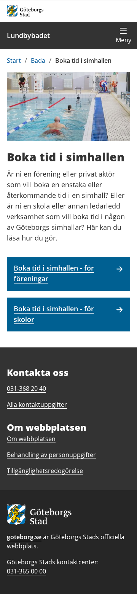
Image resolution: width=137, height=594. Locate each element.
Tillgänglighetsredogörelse (45, 471)
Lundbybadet (28, 35)
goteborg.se (24, 537)
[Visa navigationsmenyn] (123, 35)
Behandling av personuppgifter (51, 455)
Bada (38, 60)
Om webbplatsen (31, 439)
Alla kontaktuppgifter (37, 404)
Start (14, 60)
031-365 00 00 (26, 571)
